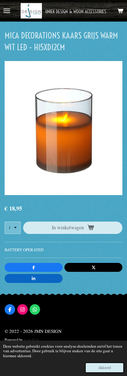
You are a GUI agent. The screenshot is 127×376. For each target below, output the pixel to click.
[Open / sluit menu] (7, 11)
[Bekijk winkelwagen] (120, 11)
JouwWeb (31, 339)
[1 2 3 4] (13, 228)
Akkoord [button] (104, 367)
